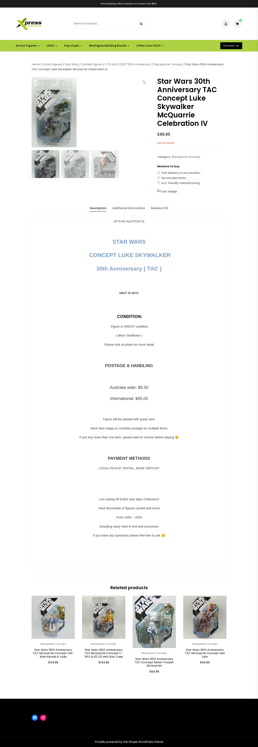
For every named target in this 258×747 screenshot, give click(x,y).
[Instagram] (43, 718)
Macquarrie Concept (168, 64)
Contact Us (231, 45)
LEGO (50, 45)
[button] (144, 82)
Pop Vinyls (71, 45)
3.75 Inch (111, 64)
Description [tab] (98, 208)
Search (141, 24)
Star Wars (72, 64)
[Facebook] (35, 718)
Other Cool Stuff (149, 45)
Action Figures (26, 45)
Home (36, 64)
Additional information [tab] (128, 208)
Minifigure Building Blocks (108, 45)
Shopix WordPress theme (146, 742)
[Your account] (226, 24)
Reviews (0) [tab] (159, 208)
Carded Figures (91, 64)
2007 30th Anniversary (135, 64)
